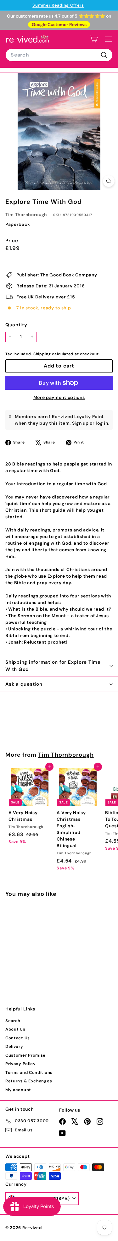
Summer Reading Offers (58, 5)
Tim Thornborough (26, 214)
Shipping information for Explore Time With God (53, 665)
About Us (15, 1029)
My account (18, 1089)
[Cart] (93, 39)
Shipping (42, 354)
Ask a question (23, 684)
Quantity (16, 325)
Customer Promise (25, 1055)
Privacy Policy (20, 1063)
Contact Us (17, 1038)
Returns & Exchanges (28, 1081)
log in (102, 423)
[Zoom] (109, 181)
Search (12, 1020)
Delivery (14, 1046)
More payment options (59, 397)
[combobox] (59, 55)
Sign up (80, 423)
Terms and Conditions (29, 1072)
